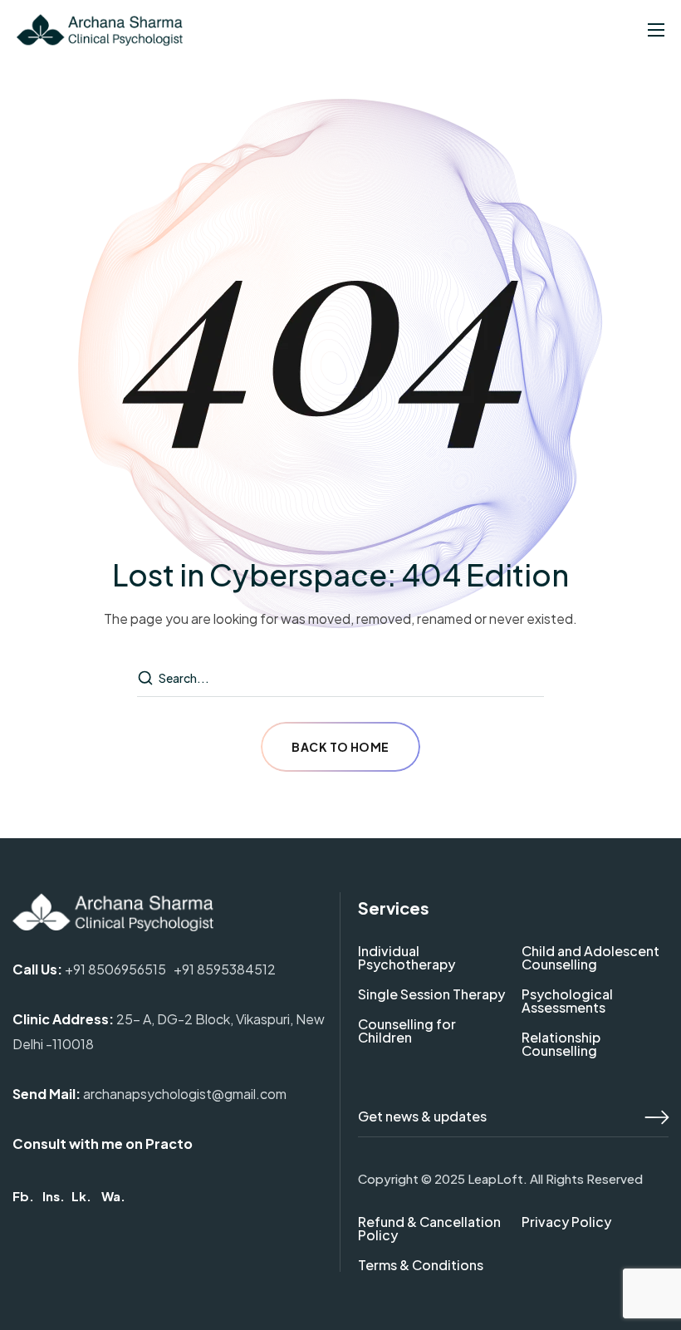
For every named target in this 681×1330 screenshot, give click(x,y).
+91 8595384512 (225, 969)
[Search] (147, 678)
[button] (23, 1196)
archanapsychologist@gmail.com (185, 1093)
